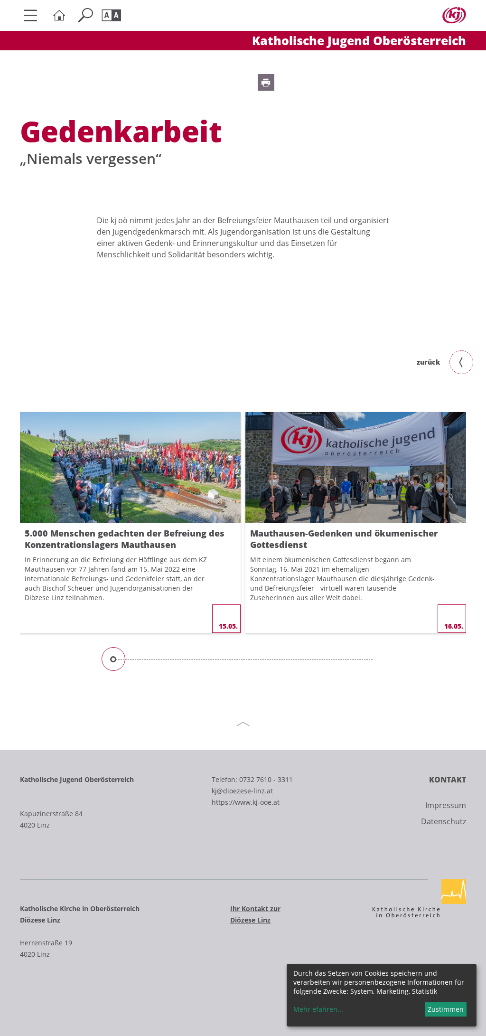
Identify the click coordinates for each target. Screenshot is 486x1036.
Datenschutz (443, 821)
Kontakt (447, 779)
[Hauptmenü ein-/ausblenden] (34, 15)
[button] (266, 82)
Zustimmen (446, 1009)
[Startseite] (61, 15)
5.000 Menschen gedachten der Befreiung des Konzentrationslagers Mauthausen (124, 538)
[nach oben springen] (243, 724)
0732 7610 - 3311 (266, 779)
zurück (428, 362)
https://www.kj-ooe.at (246, 802)
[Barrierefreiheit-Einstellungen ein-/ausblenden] (114, 15)
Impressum (445, 805)
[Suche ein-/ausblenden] (88, 15)
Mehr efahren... (318, 1009)
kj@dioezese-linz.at (242, 790)
